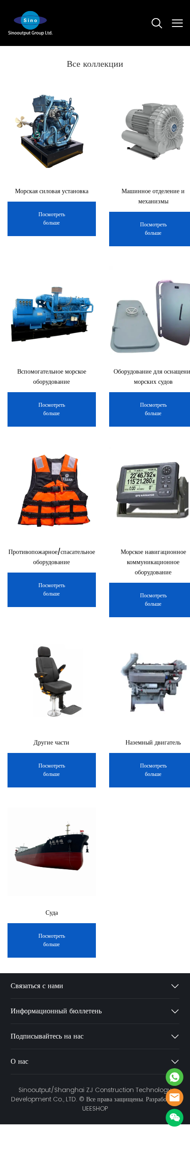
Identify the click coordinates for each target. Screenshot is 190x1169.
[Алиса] (174, 1077)
